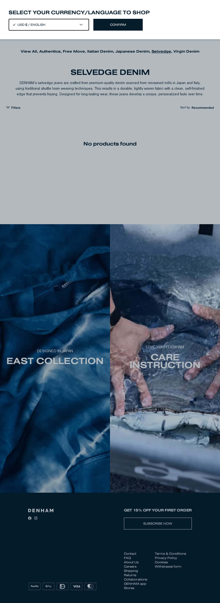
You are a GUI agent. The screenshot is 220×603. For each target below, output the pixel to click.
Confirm (118, 25)
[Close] (110, 301)
